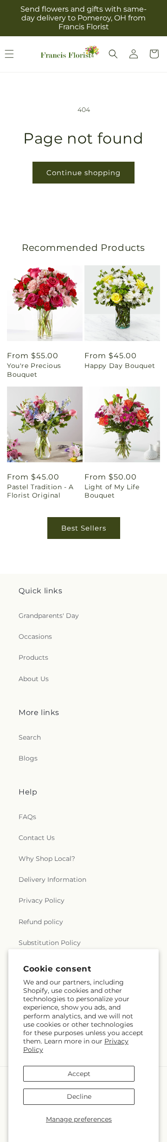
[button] (113, 54)
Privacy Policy (41, 900)
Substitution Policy (50, 943)
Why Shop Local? (47, 858)
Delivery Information (52, 879)
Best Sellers (83, 528)
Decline (79, 1096)
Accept (79, 1074)
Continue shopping (83, 172)
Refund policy (41, 922)
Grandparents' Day (49, 615)
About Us (34, 679)
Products (33, 657)
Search (30, 737)
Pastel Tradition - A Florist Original (40, 491)
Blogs (28, 758)
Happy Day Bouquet (119, 365)
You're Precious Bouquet (34, 369)
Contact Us (37, 838)
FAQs (27, 817)
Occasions (35, 636)
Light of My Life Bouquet (112, 491)
